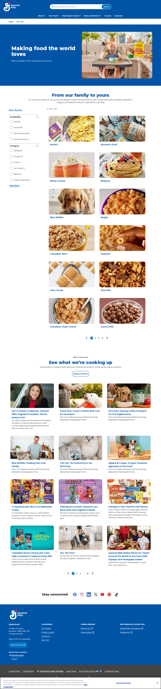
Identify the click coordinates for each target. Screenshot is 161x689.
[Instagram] (81, 594)
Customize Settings (123, 683)
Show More (14, 185)
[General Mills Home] (12, 6)
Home (11, 22)
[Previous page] (87, 338)
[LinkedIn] (88, 594)
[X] (95, 594)
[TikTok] (116, 594)
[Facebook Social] (74, 594)
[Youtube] (102, 594)
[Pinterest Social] (109, 594)
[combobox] (77, 6)
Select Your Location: (18, 652)
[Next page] (107, 338)
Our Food (19, 22)
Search (106, 7)
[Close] (157, 682)
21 (87, 573)
